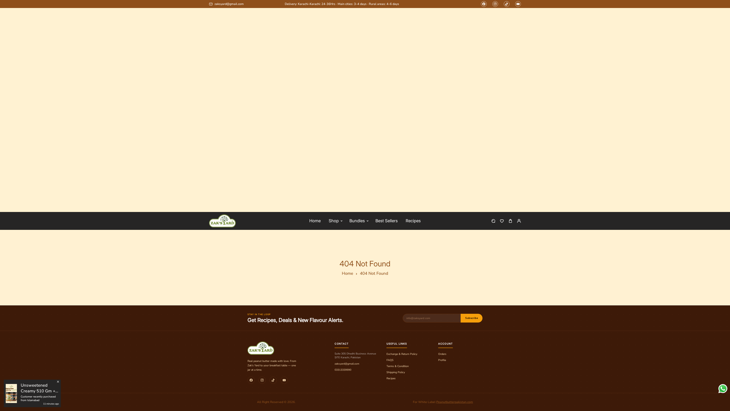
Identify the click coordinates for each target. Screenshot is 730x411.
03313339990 (343, 370)
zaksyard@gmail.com (347, 364)
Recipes (391, 378)
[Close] (58, 381)
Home (347, 273)
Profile (442, 360)
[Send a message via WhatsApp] (723, 388)
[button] (510, 221)
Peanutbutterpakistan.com (454, 402)
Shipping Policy (395, 372)
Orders (442, 354)
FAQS (390, 360)
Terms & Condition (397, 366)
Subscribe (471, 318)
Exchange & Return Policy (401, 354)
